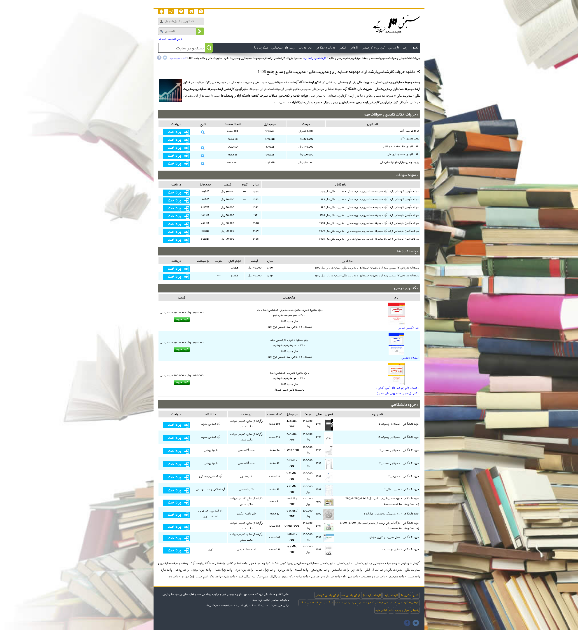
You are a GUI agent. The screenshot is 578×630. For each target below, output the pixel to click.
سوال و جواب (402, 610)
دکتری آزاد (405, 595)
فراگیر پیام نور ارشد (350, 595)
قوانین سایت (381, 610)
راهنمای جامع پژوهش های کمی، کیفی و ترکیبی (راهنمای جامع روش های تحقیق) (397, 390)
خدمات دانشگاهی (326, 47)
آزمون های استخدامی (283, 47)
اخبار (391, 610)
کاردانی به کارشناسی (408, 602)
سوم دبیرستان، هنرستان (346, 602)
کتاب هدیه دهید (178, 58)
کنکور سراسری (366, 602)
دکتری (416, 595)
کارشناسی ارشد (390, 595)
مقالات (302, 602)
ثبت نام (162, 39)
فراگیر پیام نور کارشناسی (327, 595)
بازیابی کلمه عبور (175, 39)
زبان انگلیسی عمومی (408, 327)
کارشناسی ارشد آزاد (314, 58)
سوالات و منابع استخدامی (320, 602)
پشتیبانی (414, 610)
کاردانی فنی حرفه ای (385, 602)
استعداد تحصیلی (410, 357)
